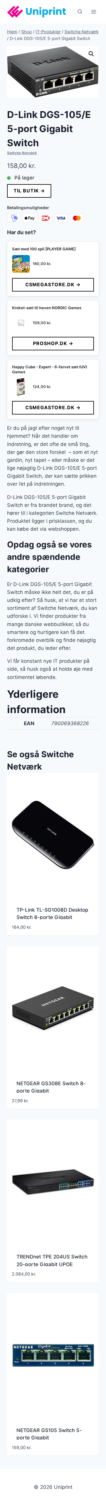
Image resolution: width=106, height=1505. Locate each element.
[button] (91, 54)
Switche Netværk (22, 153)
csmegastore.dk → (53, 284)
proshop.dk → (53, 343)
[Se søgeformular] (79, 11)
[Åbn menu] (93, 11)
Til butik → (29, 191)
